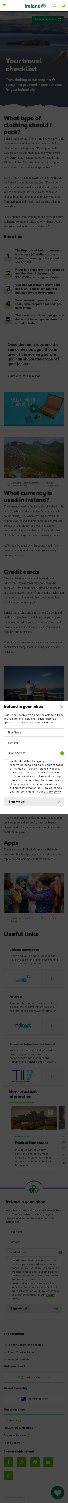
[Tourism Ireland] (35, 5)
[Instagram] (21, 1462)
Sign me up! (17, 801)
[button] (61, 707)
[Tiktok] (8, 1475)
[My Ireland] (54, 5)
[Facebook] (8, 1462)
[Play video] (34, 408)
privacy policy (52, 791)
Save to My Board (45, 19)
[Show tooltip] (62, 753)
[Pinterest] (35, 1462)
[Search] (63, 5)
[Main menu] (4, 5)
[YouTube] (48, 1462)
